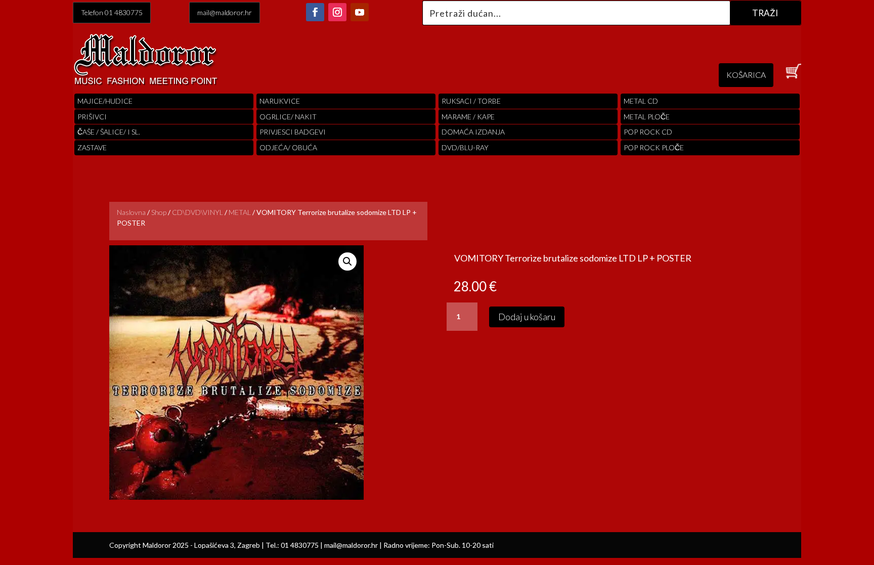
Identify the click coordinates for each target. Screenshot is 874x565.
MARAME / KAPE (468, 116)
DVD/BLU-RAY (465, 147)
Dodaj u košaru (526, 316)
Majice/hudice (105, 101)
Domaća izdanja (473, 131)
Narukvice (279, 101)
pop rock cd (648, 131)
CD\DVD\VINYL (197, 212)
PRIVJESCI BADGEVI (292, 131)
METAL (240, 212)
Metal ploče (647, 116)
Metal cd (641, 101)
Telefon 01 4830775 (112, 12)
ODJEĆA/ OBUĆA (288, 147)
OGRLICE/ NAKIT (288, 116)
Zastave (92, 147)
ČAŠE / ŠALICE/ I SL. (108, 131)
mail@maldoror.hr (224, 12)
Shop (158, 212)
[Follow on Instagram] (337, 12)
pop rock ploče (654, 147)
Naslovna (131, 212)
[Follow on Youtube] (360, 12)
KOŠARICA (746, 74)
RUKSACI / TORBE (471, 101)
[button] (347, 261)
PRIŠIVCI (92, 116)
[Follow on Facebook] (315, 12)
